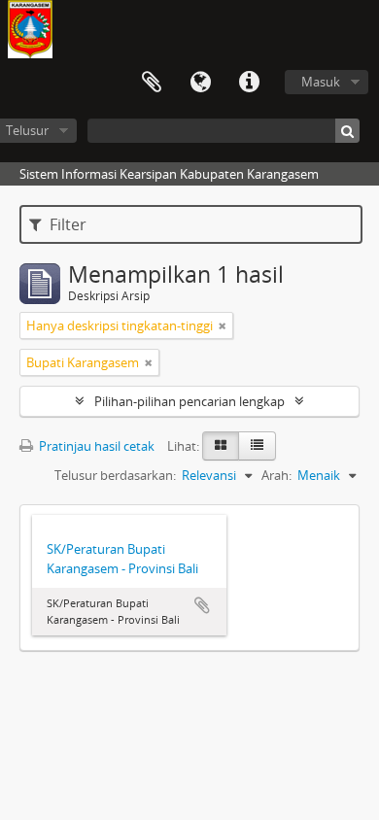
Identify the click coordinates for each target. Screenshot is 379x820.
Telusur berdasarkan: (115, 475)
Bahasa (200, 82)
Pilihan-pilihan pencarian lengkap (189, 401)
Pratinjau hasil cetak (95, 446)
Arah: (276, 475)
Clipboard (151, 82)
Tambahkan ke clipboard (202, 605)
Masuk (320, 81)
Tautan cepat (248, 82)
